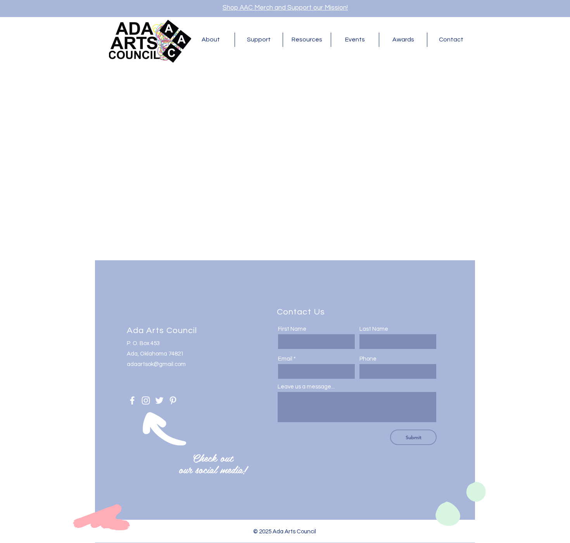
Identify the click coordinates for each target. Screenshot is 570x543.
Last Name (373, 329)
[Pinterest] (173, 400)
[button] (211, 40)
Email (285, 359)
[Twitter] (159, 400)
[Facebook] (132, 400)
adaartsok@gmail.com (156, 364)
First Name (292, 329)
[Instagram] (145, 400)
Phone (368, 359)
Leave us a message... (306, 387)
